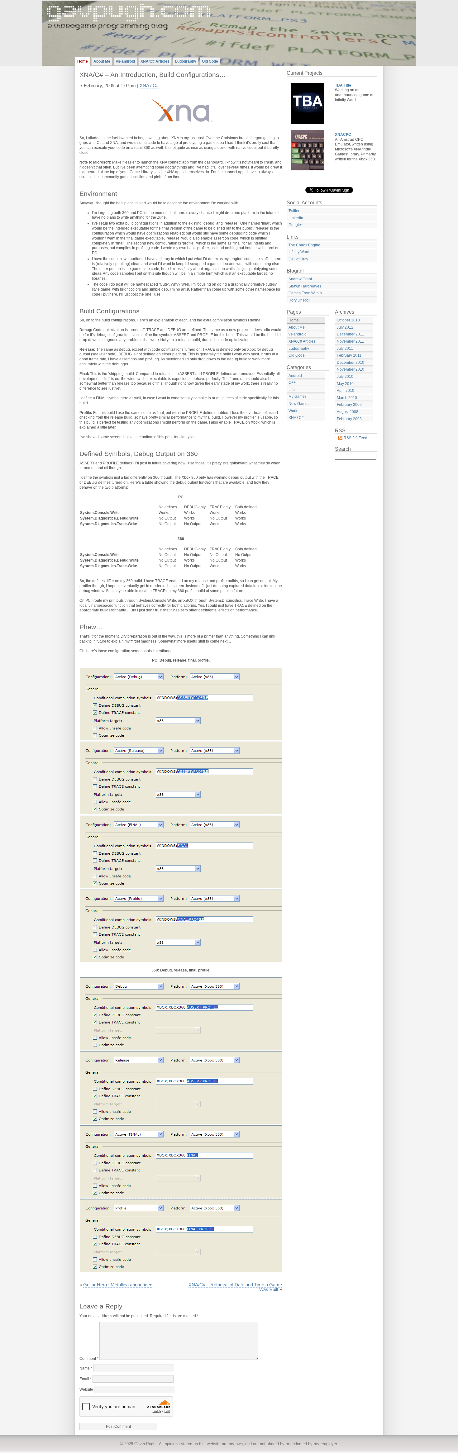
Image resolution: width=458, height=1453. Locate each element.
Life (292, 389)
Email (85, 1379)
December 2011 (350, 334)
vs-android (125, 61)
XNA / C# (149, 85)
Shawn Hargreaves (305, 286)
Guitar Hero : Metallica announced (117, 1284)
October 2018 (348, 320)
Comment (88, 1358)
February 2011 (349, 355)
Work (293, 411)
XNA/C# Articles (155, 61)
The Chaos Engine (304, 245)
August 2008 (347, 412)
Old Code (210, 61)
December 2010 (350, 362)
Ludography (185, 61)
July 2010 (345, 376)
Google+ (296, 225)
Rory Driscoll (299, 300)
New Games (299, 403)
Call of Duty (298, 259)
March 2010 (347, 398)
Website (86, 1389)
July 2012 (345, 327)
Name (85, 1368)
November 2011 (350, 341)
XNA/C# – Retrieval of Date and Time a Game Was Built (235, 1287)
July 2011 (345, 348)
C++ (292, 382)
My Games (298, 396)
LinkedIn (296, 218)
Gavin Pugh (144, 1443)
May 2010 (345, 384)
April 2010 (345, 390)
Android (295, 375)
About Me (101, 61)
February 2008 (349, 419)
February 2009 (349, 404)
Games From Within (305, 293)
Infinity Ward (299, 252)
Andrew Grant (300, 279)
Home (82, 61)
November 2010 (350, 369)
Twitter (294, 211)
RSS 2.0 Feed (355, 438)
